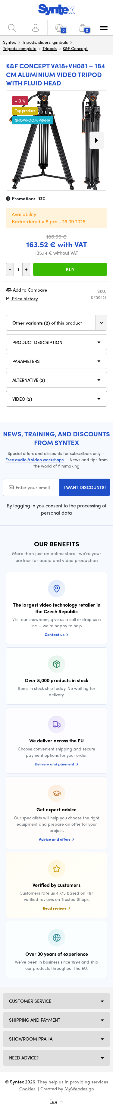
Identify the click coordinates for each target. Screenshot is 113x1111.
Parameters (26, 361)
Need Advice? (24, 1057)
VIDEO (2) (22, 399)
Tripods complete (19, 48)
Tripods (49, 48)
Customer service (30, 1001)
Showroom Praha (30, 1038)
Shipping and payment (34, 1020)
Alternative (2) (28, 380)
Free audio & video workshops (34, 459)
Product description (37, 342)
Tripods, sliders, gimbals (45, 42)
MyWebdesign (79, 1088)
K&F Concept (75, 48)
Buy (70, 269)
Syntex (9, 42)
